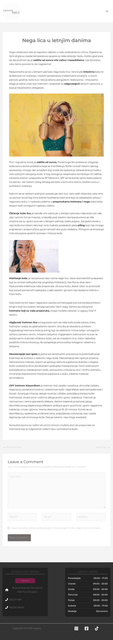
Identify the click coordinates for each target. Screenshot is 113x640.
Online (25, 580)
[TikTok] (97, 628)
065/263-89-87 (16, 607)
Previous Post (12, 447)
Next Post (103, 447)
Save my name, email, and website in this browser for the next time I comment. (56, 528)
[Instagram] (76, 628)
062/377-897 (15, 599)
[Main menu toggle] (107, 11)
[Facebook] (86, 628)
